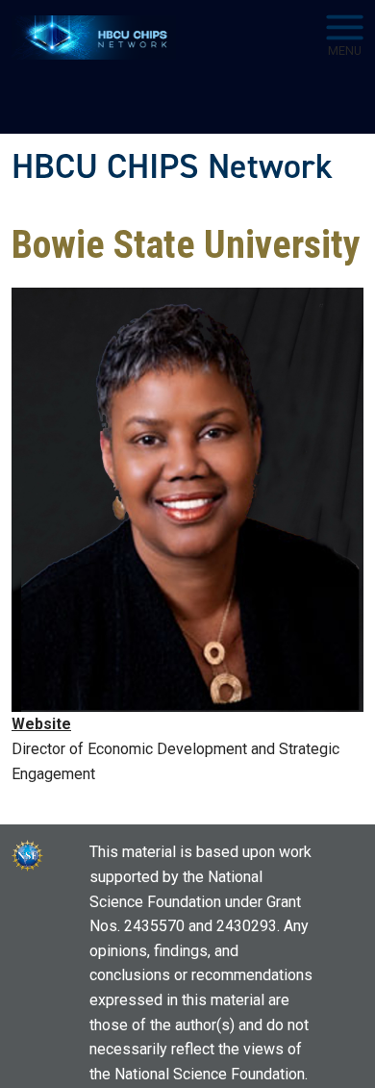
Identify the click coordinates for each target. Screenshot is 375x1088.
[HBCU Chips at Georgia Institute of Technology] (94, 37)
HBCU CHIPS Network (172, 166)
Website (41, 724)
